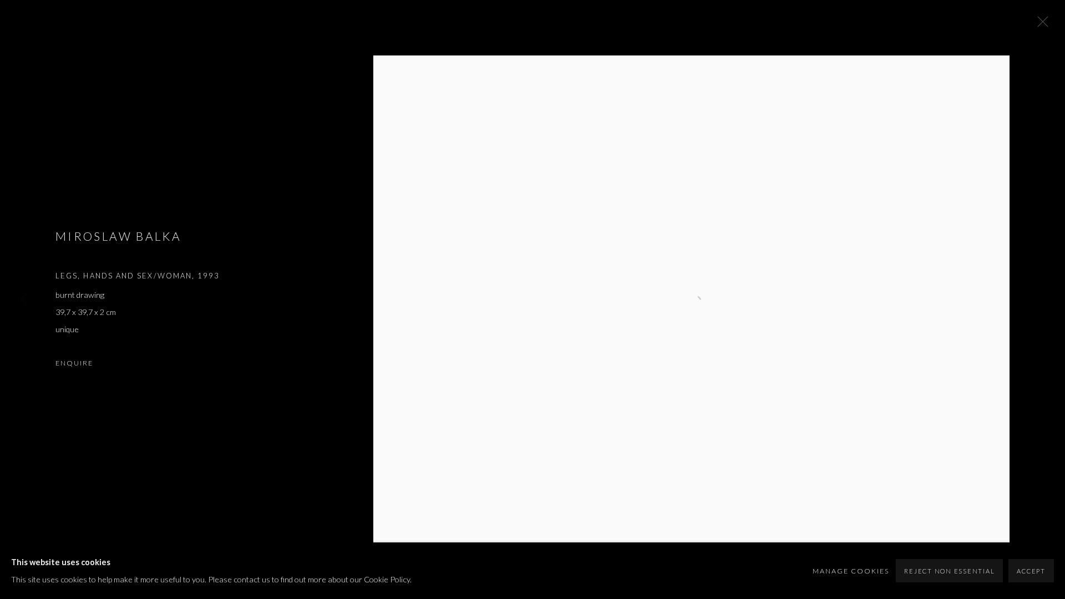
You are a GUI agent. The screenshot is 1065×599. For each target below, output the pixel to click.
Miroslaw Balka (118, 236)
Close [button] (1040, 25)
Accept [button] (1031, 571)
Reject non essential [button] (949, 571)
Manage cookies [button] (851, 571)
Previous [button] (24, 299)
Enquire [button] (74, 363)
